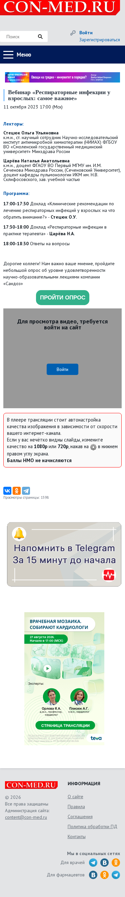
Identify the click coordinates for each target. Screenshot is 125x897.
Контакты (77, 836)
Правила (76, 806)
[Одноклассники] (17, 491)
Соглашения (80, 816)
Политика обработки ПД (92, 826)
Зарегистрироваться (99, 40)
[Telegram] (26, 491)
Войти (86, 32)
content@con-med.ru (26, 817)
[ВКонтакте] (7, 491)
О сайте (75, 797)
